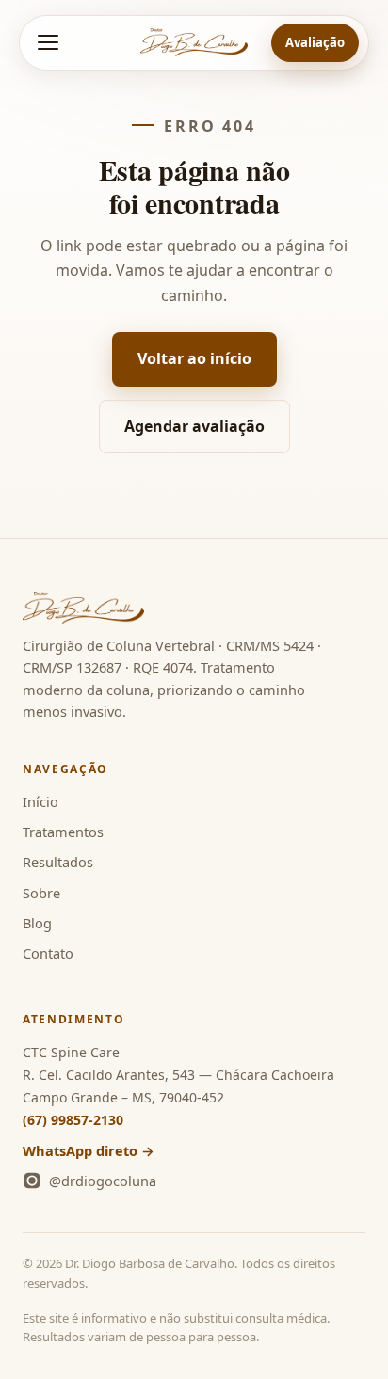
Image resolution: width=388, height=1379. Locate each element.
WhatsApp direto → (88, 1150)
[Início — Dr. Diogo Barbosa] (194, 42)
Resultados (58, 861)
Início (40, 801)
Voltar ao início (194, 358)
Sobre (41, 892)
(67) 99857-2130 (73, 1120)
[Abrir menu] (48, 42)
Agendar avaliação (194, 426)
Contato (48, 952)
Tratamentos (63, 831)
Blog (37, 922)
